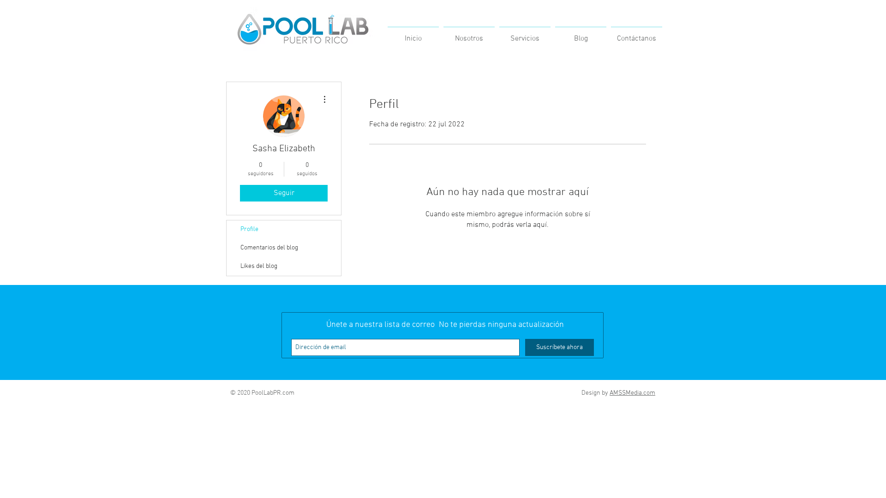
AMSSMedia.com (632, 393)
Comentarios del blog (269, 248)
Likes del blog (258, 266)
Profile (249, 229)
